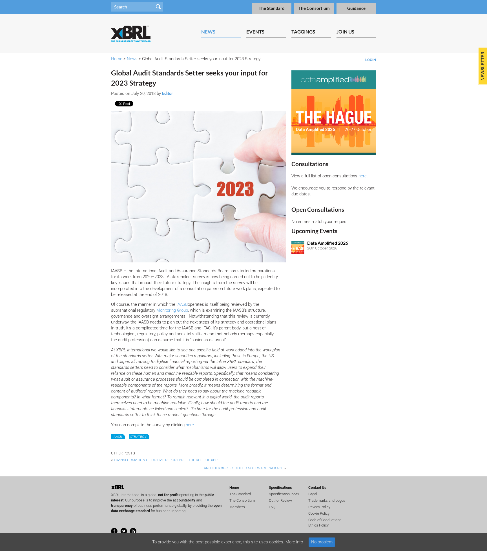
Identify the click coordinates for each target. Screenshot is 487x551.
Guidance (356, 8)
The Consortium (314, 8)
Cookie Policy (318, 513)
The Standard (272, 8)
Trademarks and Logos (326, 500)
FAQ (272, 507)
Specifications (280, 487)
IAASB (182, 304)
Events (255, 32)
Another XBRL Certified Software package (243, 468)
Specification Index (284, 494)
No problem (322, 542)
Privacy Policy (319, 507)
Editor (167, 93)
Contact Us (317, 487)
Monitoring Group (172, 310)
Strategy (138, 436)
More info (294, 542)
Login (370, 60)
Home (116, 58)
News (208, 32)
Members (237, 507)
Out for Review (280, 500)
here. (363, 176)
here (190, 424)
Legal (312, 494)
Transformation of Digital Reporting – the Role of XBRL (167, 460)
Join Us (345, 32)
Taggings (303, 32)
